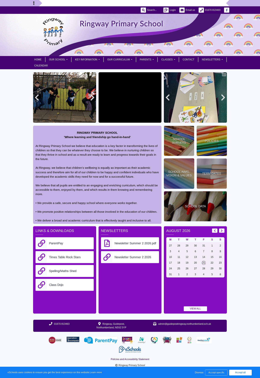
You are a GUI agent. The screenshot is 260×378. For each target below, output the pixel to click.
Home (38, 59)
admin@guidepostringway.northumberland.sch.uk (184, 324)
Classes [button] (167, 59)
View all (195, 308)
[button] (37, 97)
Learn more (96, 372)
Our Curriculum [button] (118, 59)
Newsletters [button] (211, 59)
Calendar (41, 65)
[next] (221, 231)
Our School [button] (57, 59)
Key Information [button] (86, 59)
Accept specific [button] (216, 372)
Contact (188, 59)
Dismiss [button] (199, 372)
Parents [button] (146, 59)
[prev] (214, 231)
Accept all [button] (240, 372)
